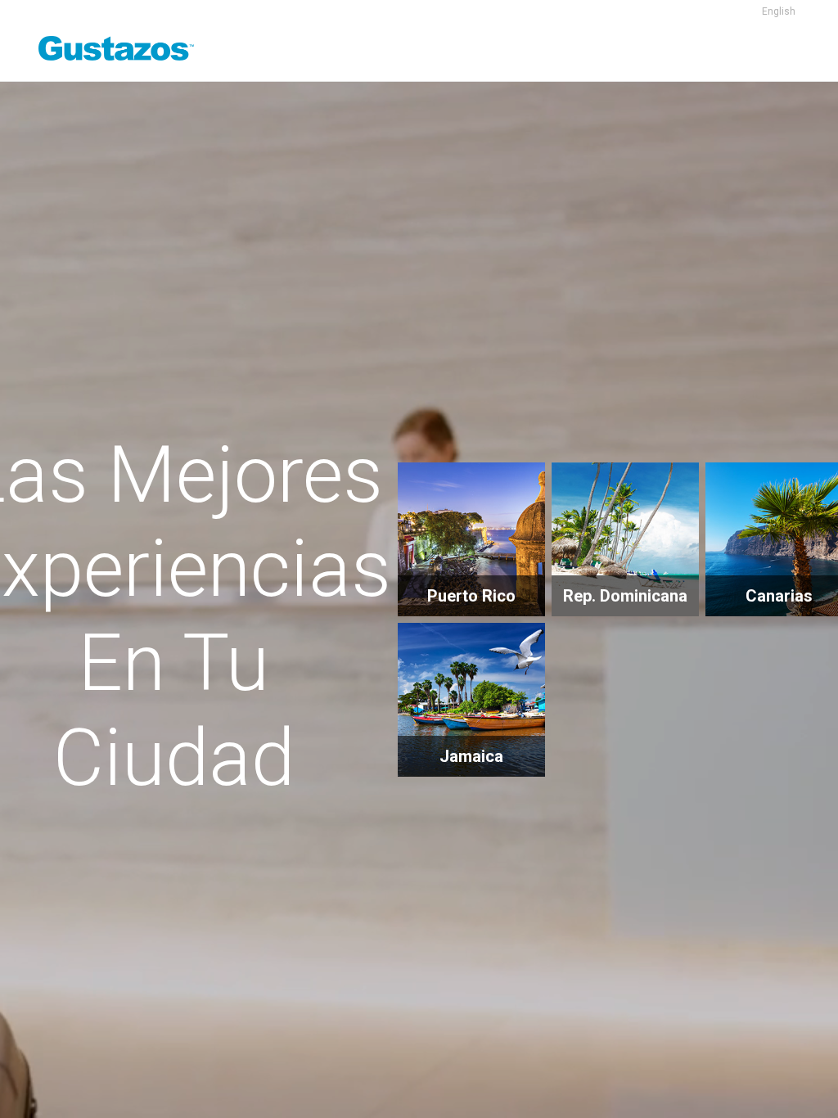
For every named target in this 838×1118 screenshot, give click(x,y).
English (778, 11)
